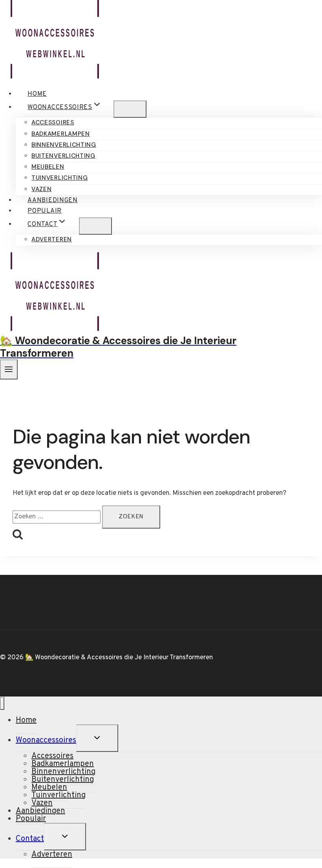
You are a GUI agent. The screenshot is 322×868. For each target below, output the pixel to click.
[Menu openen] (9, 369)
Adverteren (51, 239)
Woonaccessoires (46, 740)
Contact (30, 839)
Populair (44, 211)
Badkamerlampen (60, 134)
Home (37, 94)
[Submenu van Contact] (95, 226)
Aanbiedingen (52, 200)
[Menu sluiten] (2, 703)
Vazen (41, 189)
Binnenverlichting (63, 145)
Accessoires (52, 122)
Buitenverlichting (63, 156)
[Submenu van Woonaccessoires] (129, 109)
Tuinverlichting (59, 178)
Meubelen (47, 167)
